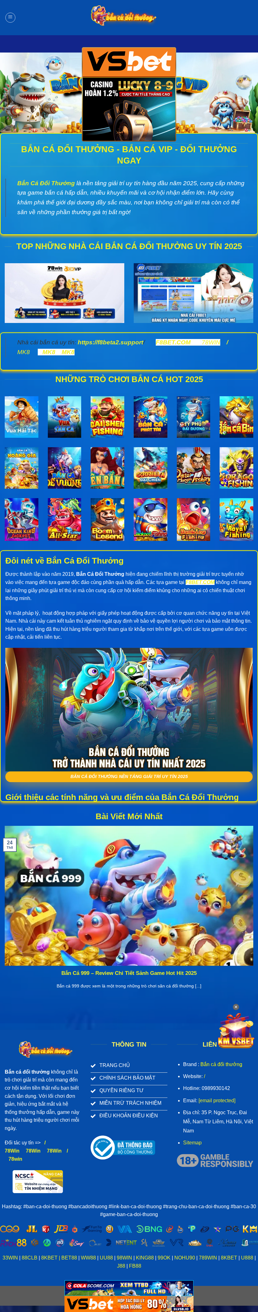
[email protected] (217, 1100)
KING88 (145, 1257)
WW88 (88, 1257)
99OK (164, 1257)
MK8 (23, 352)
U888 (247, 1257)
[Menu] (10, 18)
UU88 (106, 1257)
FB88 (134, 1266)
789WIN (208, 1257)
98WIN (124, 1257)
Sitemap (192, 1142)
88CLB (29, 1257)
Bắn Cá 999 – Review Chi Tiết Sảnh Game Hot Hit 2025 (129, 973)
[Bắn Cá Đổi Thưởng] (129, 17)
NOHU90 (184, 1257)
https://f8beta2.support (110, 342)
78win (15, 1159)
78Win (12, 1151)
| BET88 (68, 1257)
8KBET (49, 1257)
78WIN (211, 342)
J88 (121, 1266)
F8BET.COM (173, 342)
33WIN (10, 1257)
